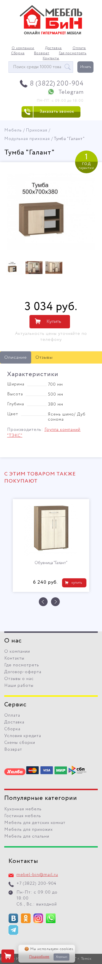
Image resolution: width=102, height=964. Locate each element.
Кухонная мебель (23, 809)
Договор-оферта (22, 672)
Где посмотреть (73, 53)
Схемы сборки (19, 743)
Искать (85, 67)
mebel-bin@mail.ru (37, 875)
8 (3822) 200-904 (57, 83)
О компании (23, 48)
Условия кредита (22, 736)
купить (76, 582)
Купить (53, 321)
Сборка (18, 53)
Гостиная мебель (22, 816)
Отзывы (44, 357)
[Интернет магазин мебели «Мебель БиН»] (51, 33)
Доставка (53, 48)
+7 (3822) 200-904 (36, 883)
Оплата (79, 48)
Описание (15, 357)
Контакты (51, 58)
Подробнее (39, 956)
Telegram (71, 92)
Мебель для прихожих (28, 830)
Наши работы (18, 686)
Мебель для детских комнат (34, 823)
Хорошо (61, 957)
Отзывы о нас (19, 679)
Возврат (41, 53)
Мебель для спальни (26, 836)
